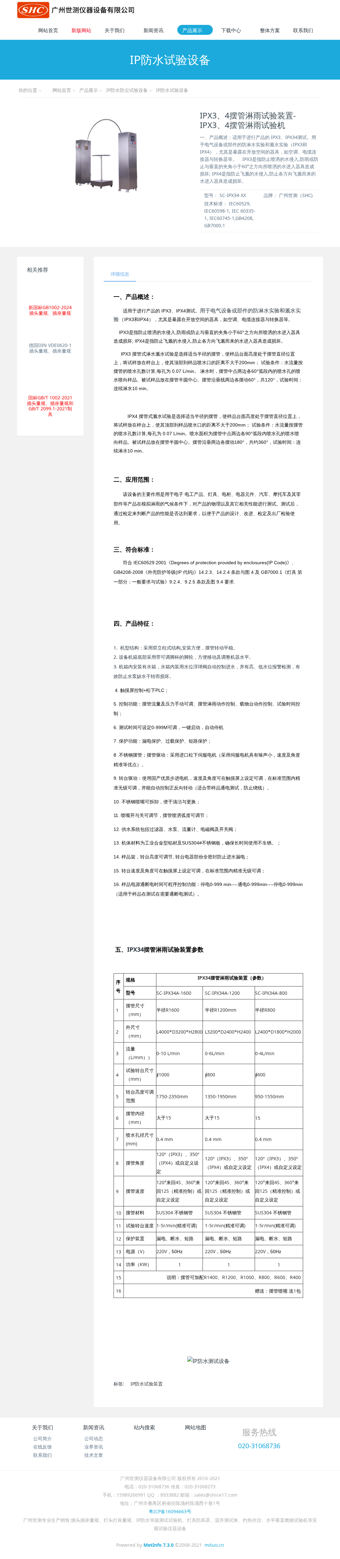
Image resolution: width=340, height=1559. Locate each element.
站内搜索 (144, 1427)
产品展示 (88, 90)
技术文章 (93, 1455)
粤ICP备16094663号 (170, 1511)
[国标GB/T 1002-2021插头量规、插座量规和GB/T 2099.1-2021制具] (50, 377)
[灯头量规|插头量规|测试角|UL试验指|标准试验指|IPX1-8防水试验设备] (75, 10)
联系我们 (42, 1455)
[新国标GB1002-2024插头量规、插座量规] (50, 291)
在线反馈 (42, 1447)
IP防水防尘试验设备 (127, 90)
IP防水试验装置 (146, 1384)
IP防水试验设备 (172, 90)
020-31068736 (259, 1445)
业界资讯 (93, 1447)
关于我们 (42, 1427)
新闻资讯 (93, 1427)
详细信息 (120, 274)
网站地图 (195, 1427)
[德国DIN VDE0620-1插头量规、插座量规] (50, 332)
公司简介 (42, 1438)
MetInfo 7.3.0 (158, 1545)
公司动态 (93, 1438)
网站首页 (48, 30)
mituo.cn (214, 1545)
